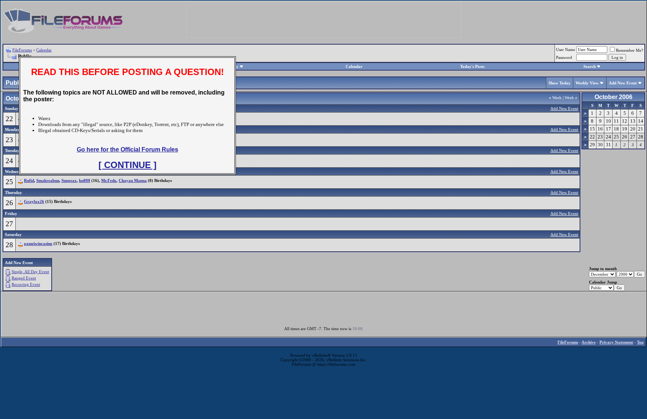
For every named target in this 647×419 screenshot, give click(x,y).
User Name (565, 49)
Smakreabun (47, 180)
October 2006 (613, 97)
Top (640, 342)
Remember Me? (629, 50)
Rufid (29, 180)
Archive (588, 342)
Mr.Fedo (108, 180)
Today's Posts (472, 66)
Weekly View (587, 83)
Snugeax (69, 180)
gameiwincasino (38, 243)
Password (564, 57)
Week (555, 97)
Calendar (44, 50)
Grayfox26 (34, 201)
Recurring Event (26, 284)
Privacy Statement (616, 342)
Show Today (560, 83)
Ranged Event (24, 278)
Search (589, 66)
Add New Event (623, 83)
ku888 (84, 180)
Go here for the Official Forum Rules (127, 149)
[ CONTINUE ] (127, 165)
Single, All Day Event (30, 271)
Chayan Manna (133, 180)
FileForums (22, 50)
